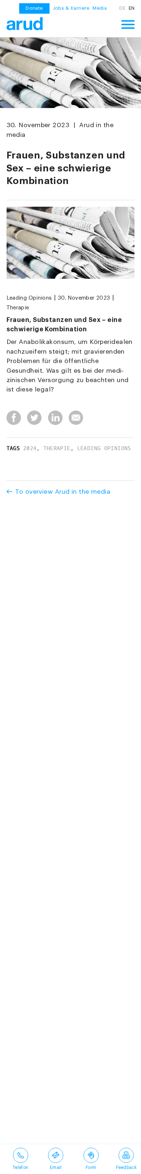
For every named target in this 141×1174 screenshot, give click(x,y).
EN (132, 8)
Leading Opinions (29, 298)
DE (122, 8)
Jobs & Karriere (71, 8)
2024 (30, 448)
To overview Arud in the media (62, 492)
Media (100, 8)
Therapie (18, 307)
